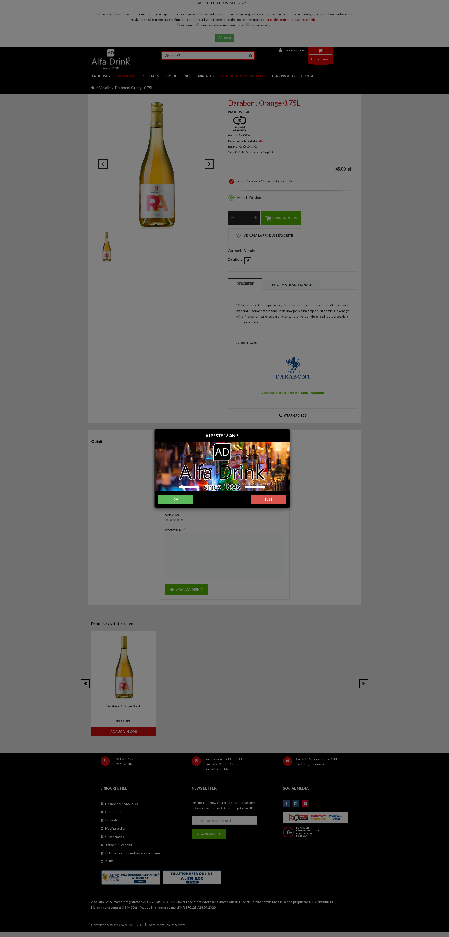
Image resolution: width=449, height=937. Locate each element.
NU (268, 499)
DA (175, 499)
